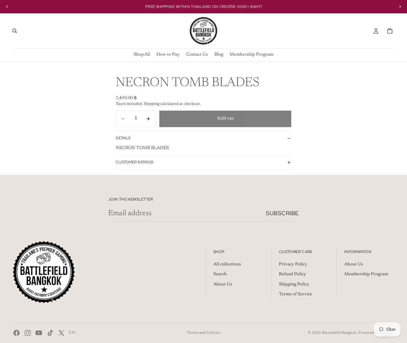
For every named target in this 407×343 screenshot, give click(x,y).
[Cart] (390, 31)
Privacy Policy (293, 264)
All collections (227, 264)
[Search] (15, 31)
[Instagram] (27, 333)
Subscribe (282, 213)
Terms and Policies (203, 333)
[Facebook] (16, 333)
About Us (222, 284)
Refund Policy (292, 274)
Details (123, 138)
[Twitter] (61, 333)
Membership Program (366, 274)
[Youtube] (39, 333)
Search (220, 274)
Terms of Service (295, 294)
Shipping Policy (294, 284)
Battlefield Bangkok (339, 333)
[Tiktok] (50, 333)
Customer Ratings (134, 162)
